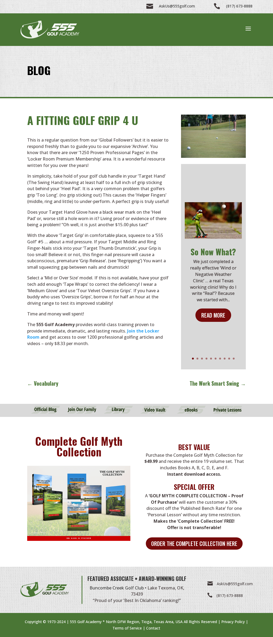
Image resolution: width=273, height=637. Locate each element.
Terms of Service (127, 628)
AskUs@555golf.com (235, 583)
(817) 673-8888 (229, 595)
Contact (153, 628)
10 (234, 358)
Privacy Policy (233, 621)
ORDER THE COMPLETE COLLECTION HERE (194, 544)
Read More (213, 315)
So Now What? (213, 252)
